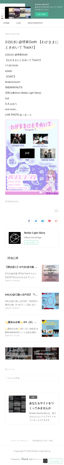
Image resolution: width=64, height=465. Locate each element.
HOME (6, 22)
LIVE (18, 22)
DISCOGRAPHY (35, 22)
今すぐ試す (41, 14)
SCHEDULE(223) (12, 201)
